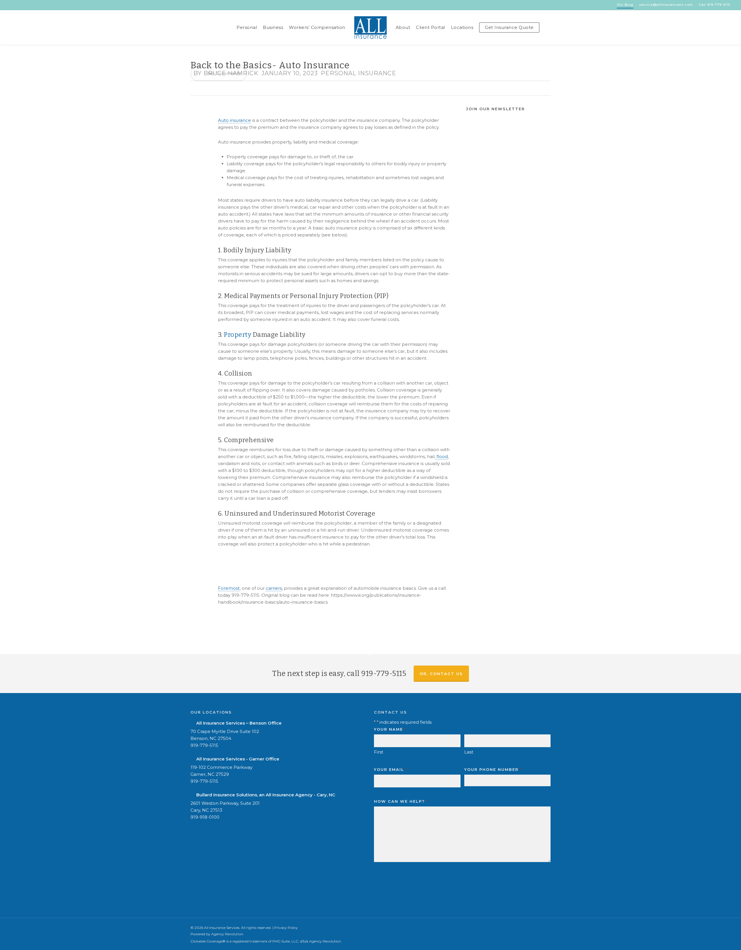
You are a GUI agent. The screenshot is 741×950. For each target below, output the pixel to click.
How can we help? (401, 801)
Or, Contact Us (441, 673)
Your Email (390, 769)
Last (468, 752)
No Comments (224, 73)
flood (441, 456)
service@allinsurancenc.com (666, 5)
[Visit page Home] (370, 27)
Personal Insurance (358, 73)
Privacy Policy (286, 927)
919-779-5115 (204, 745)
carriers (274, 588)
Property (237, 335)
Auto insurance (234, 120)
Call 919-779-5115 (714, 5)
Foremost (229, 588)
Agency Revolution (227, 934)
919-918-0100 (204, 817)
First (378, 752)
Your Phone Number (492, 769)
